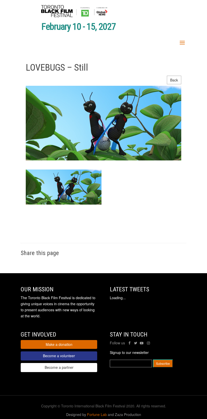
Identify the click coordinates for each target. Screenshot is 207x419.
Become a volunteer (59, 355)
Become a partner (59, 367)
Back (174, 79)
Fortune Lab (97, 414)
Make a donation (59, 344)
